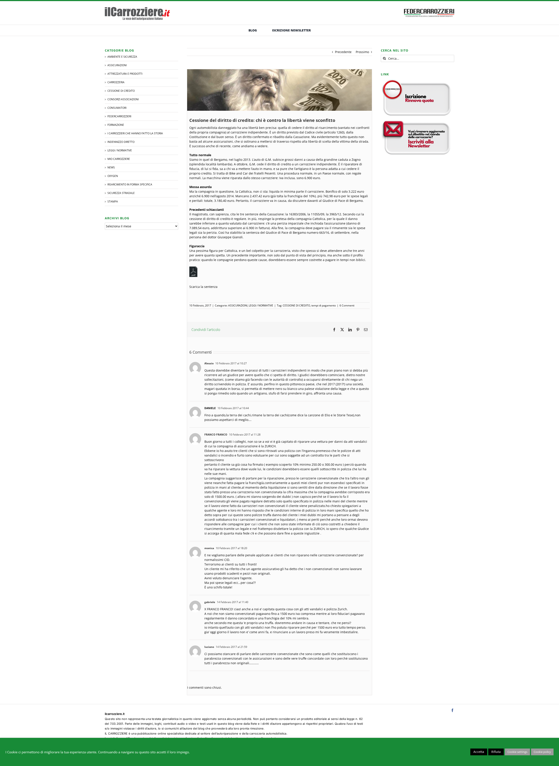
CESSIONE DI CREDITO (296, 305)
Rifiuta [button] (496, 752)
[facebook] (452, 710)
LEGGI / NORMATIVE (261, 305)
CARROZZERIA (115, 82)
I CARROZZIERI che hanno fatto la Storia (135, 133)
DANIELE (210, 408)
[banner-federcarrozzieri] (429, 8)
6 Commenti (347, 305)
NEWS (111, 167)
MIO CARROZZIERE (118, 159)
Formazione (115, 125)
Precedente (343, 52)
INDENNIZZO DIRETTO (121, 142)
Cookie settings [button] (517, 752)
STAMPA (112, 201)
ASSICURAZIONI (237, 305)
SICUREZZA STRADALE (121, 193)
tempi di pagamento (323, 305)
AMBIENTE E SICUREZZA (122, 57)
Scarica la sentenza (203, 287)
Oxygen (112, 176)
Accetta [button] (478, 752)
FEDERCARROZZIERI (119, 116)
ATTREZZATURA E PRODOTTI (124, 74)
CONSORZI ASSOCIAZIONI (123, 99)
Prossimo (362, 52)
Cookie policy (542, 752)
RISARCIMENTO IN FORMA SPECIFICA (129, 184)
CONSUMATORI (116, 108)
